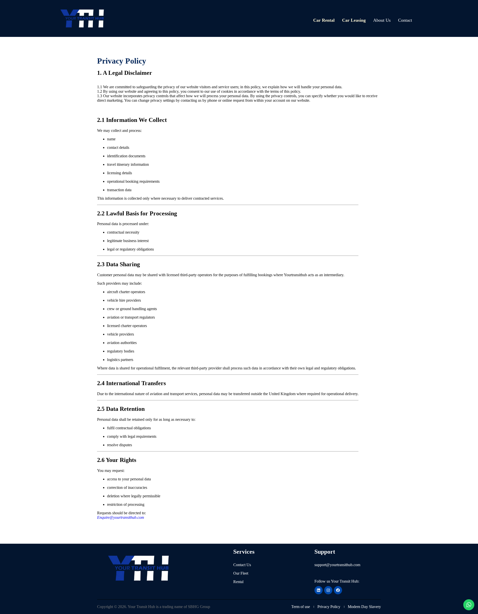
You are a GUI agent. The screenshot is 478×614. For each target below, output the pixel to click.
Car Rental (324, 20)
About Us (382, 20)
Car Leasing (354, 20)
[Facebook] (338, 590)
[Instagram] (328, 590)
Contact (405, 20)
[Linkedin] (318, 590)
